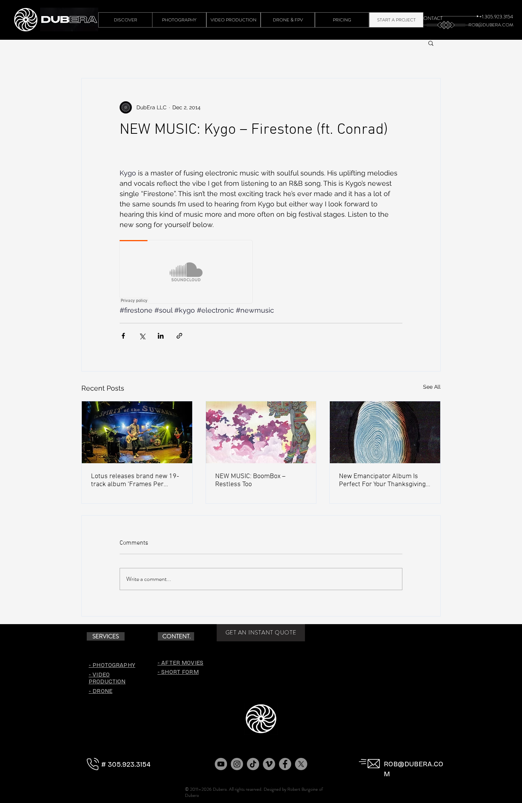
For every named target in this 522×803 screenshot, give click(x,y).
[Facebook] (285, 764)
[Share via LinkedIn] (160, 335)
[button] (430, 43)
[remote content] (186, 272)
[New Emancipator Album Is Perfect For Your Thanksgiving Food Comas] (385, 432)
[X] (301, 764)
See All (432, 387)
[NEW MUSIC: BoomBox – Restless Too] (261, 432)
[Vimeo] (269, 764)
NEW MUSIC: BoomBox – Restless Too (250, 480)
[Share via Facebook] (123, 335)
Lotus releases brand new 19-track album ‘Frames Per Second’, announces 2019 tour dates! (135, 480)
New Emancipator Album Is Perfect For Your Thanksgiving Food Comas (382, 480)
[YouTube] (221, 764)
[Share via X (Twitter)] (142, 335)
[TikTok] (253, 764)
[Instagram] (237, 764)
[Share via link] (179, 335)
